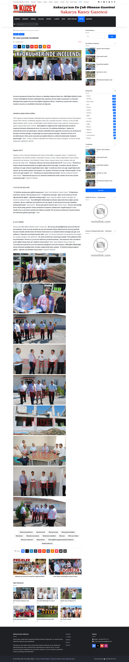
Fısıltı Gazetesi (91, 135)
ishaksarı (20, 536)
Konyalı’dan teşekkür (103, 64)
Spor (67, 2)
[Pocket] (49, 46)
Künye (38, 659)
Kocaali (50, 2)
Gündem (33, 2)
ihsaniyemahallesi (68, 532)
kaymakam (41, 540)
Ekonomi (86, 2)
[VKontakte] (40, 46)
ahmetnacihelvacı (27, 532)
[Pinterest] (32, 46)
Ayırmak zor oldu (102, 72)
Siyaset (56, 2)
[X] (19, 46)
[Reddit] (36, 46)
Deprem (89, 138)
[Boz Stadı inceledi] (71, 611)
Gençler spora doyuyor (103, 48)
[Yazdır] (65, 551)
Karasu (45, 2)
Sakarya (39, 2)
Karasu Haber (74, 536)
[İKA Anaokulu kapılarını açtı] (23, 593)
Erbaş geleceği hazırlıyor (20, 619)
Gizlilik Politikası (45, 659)
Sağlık (88, 124)
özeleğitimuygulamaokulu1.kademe (61, 540)
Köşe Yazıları (73, 2)
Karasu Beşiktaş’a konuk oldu (45, 619)
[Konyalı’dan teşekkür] (90, 66)
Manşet (89, 127)
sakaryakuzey (47, 543)
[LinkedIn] (23, 46)
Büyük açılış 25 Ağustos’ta (68, 600)
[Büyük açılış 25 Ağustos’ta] (71, 593)
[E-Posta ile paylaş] (61, 551)
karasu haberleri (27, 540)
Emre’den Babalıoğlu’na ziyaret (46, 600)
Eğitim (80, 2)
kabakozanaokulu (33, 536)
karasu (62, 536)
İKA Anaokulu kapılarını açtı (21, 600)
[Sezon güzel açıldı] (90, 59)
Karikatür (89, 132)
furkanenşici (53, 532)
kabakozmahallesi (50, 536)
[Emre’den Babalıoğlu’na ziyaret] (47, 593)
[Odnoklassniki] (44, 46)
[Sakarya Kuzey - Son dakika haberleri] (24, 9)
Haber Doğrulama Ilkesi (68, 659)
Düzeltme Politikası (56, 659)
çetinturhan (41, 532)
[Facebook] (15, 46)
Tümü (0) (100, 190)
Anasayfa (17, 30)
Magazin (89, 129)
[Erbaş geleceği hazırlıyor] (23, 611)
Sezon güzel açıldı (102, 56)
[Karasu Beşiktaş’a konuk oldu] (47, 611)
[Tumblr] (27, 46)
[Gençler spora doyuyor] (90, 51)
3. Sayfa (62, 2)
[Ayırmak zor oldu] (90, 74)
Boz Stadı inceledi (66, 619)
